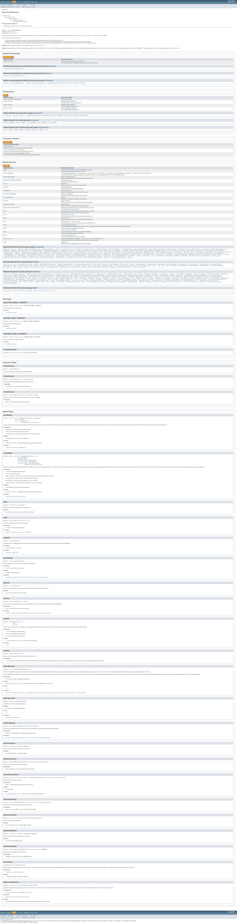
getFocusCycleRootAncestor (201, 275)
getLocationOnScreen (176, 276)
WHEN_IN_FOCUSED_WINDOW (81, 115)
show (181, 282)
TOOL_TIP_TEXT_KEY (18, 115)
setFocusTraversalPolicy (79, 267)
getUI (62, 197)
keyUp (67, 279)
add (5, 264)
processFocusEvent (201, 279)
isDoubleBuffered (210, 252)
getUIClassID (65, 200)
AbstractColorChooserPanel (79, 170)
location (84, 279)
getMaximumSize (209, 250)
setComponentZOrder (52, 267)
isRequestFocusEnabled (80, 253)
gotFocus (99, 278)
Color (14, 149)
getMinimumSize (219, 250)
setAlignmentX (30, 256)
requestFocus (160, 254)
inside (132, 278)
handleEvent (106, 278)
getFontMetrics (108, 250)
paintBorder (107, 253)
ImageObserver (7, 26)
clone (5, 290)
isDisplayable (159, 278)
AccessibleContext (15, 99)
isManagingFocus (8, 253)
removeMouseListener (157, 280)
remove (15, 267)
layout (154, 265)
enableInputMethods (33, 275)
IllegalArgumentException (13, 640)
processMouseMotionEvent (34, 254)
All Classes (33, 5)
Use (18, 2)
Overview (3, 2)
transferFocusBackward (214, 282)
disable (73, 249)
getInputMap (147, 250)
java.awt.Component (10, 17)
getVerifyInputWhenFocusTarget (144, 252)
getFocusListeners (215, 275)
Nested (7, 7)
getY (195, 252)
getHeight (126, 250)
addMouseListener (101, 274)
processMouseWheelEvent (42, 280)
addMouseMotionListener (115, 274)
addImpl (36, 264)
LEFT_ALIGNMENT (31, 122)
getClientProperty (23, 250)
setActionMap (21, 256)
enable (79, 249)
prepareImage (166, 279)
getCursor (179, 275)
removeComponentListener (63, 280)
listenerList (7, 115)
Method (18, 7)
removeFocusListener (78, 280)
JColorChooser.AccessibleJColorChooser (73, 61)
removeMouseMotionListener (173, 280)
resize (43, 282)
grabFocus (201, 252)
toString (194, 282)
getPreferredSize (38, 252)
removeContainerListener (37, 267)
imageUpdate (125, 278)
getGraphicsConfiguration (46, 276)
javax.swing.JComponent (16, 20)
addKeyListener (90, 274)
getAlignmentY (172, 249)
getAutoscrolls (196, 249)
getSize (71, 252)
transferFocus (202, 282)
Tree (21, 2)
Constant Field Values (11, 312)
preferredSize (194, 265)
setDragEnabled (65, 225)
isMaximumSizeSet (9, 279)
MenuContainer (16, 26)
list (158, 265)
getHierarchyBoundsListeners (64, 276)
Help (36, 2)
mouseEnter (113, 279)
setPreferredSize (33, 257)
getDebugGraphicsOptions (83, 250)
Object (34, 288)
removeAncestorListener (94, 254)
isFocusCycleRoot (96, 265)
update (130, 257)
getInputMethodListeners (119, 276)
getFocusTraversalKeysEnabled (13, 276)
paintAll (151, 279)
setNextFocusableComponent (12, 257)
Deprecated (27, 2)
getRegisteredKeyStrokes (52, 252)
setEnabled (131, 256)
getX (191, 252)
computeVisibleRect (48, 249)
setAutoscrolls (50, 256)
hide (119, 278)
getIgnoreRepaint (94, 276)
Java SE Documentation (39, 920)
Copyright (3, 922)
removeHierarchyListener (112, 280)
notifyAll (41, 290)
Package (8, 2)
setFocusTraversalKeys (143, 256)
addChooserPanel (66, 170)
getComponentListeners (152, 275)
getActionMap (153, 249)
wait (46, 290)
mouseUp (134, 279)
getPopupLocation (26, 252)
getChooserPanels (66, 180)
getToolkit (83, 278)
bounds (140, 274)
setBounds (54, 282)
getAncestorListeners (183, 249)
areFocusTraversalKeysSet (100, 264)
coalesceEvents (163, 274)
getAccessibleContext (67, 176)
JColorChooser (8, 146)
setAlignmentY (40, 256)
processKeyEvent (8, 254)
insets (70, 265)
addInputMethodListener (77, 274)
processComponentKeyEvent (202, 253)
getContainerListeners (10, 265)
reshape (219, 254)
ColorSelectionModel (19, 153)
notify (35, 290)
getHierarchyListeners (81, 276)
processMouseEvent (20, 254)
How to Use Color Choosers (85, 35)
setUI (62, 235)
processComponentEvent (187, 279)
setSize (170, 282)
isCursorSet (149, 278)
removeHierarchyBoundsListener (94, 280)
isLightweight (224, 278)
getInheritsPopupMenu (136, 250)
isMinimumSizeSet (20, 279)
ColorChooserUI (8, 197)
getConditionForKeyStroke (67, 250)
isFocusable (175, 278)
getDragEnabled (65, 187)
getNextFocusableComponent (12, 252)
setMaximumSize (205, 256)
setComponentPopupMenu (80, 256)
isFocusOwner (184, 278)
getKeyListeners (148, 276)
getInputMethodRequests (135, 276)
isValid (49, 279)
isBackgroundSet (140, 278)
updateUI (63, 242)
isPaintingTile (67, 253)
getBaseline (205, 249)
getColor (63, 183)
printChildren (179, 253)
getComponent (162, 264)
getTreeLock (91, 278)
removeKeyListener (144, 280)
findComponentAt (141, 264)
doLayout (132, 264)
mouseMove (128, 279)
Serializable (23, 26)
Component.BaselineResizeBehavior (36, 83)
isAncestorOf (85, 265)
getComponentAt (171, 264)
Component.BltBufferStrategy (56, 83)
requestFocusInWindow (180, 254)
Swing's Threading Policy (38, 45)
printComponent (189, 253)
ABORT (5, 129)
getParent (28, 278)
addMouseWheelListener (130, 274)
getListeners (191, 250)
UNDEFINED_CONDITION (34, 115)
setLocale (141, 282)
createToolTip (65, 249)
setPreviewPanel (66, 228)
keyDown (62, 279)
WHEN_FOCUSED (68, 115)
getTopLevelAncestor (115, 252)
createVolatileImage (199, 274)
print (157, 253)
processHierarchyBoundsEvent (216, 279)
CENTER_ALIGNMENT (20, 122)
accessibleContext (66, 99)
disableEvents (224, 274)
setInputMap (184, 256)
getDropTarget (187, 275)
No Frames (24, 5)
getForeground (33, 276)
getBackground (122, 275)
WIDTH (46, 129)
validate (134, 267)
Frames (19, 5)
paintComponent (126, 253)
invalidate (77, 265)
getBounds (14, 250)
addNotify (20, 249)
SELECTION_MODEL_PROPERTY (69, 108)
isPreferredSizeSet (33, 279)
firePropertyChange (88, 249)
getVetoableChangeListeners (163, 252)
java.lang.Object (6, 15)
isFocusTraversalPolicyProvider (123, 265)
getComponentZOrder (215, 264)
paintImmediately (137, 253)
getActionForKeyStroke (141, 249)
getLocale (158, 276)
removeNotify (106, 254)
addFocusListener (31, 274)
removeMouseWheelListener (190, 280)
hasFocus (113, 278)
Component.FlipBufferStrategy (76, 83)
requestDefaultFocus (148, 254)
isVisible (56, 279)
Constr (14, 7)
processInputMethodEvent (26, 280)
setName (164, 282)
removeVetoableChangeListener (120, 254)
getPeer (34, 278)
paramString (64, 204)
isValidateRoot (93, 253)
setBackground (60, 256)
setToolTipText (60, 257)
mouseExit (121, 279)
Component (48, 80)
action (6, 274)
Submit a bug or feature (7, 919)
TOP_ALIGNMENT (52, 122)
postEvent (158, 279)
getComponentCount (193, 264)
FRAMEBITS (21, 129)
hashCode (29, 290)
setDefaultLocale (109, 256)
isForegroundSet (214, 278)
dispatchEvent (8, 275)
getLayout (53, 265)
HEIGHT (28, 129)
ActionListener (118, 173)
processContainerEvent (217, 265)
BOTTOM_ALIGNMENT (9, 122)
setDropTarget (93, 282)
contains (57, 249)
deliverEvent (124, 264)
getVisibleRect (178, 252)
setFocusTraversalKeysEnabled (116, 282)
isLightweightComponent (224, 252)
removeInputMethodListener (130, 280)
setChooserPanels (66, 211)
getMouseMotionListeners (203, 276)
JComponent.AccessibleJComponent (14, 68)
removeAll (26, 267)
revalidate (226, 254)
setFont (153, 256)
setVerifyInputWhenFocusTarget (92, 257)
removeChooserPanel (67, 207)
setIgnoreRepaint (132, 282)
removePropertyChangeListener (208, 280)
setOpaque (24, 257)
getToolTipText (92, 252)
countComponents (114, 264)
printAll (162, 253)
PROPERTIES (34, 129)
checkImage (147, 274)
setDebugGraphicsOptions (95, 256)
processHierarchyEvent (10, 280)
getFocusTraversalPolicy (41, 265)
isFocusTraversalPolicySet (143, 265)
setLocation (149, 282)
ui (25, 115)
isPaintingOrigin (57, 253)
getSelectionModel (66, 194)
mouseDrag (106, 279)
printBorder (169, 253)
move (139, 279)
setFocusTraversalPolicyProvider (98, 267)
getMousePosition (62, 265)
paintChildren (116, 253)
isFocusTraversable (195, 278)
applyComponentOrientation (83, 264)
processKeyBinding (217, 253)
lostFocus (91, 279)
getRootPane (64, 252)
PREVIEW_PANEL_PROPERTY (68, 104)
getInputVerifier (166, 250)
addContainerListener (26, 264)
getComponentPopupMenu (51, 250)
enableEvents (22, 275)
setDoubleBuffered (121, 256)
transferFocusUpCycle (10, 283)
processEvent (7, 267)
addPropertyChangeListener (48, 264)
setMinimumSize (215, 256)
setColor (63, 214)
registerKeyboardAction (63, 254)
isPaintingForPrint (44, 253)
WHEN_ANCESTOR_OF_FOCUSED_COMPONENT (52, 115)
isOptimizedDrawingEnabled (29, 253)
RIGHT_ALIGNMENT (42, 122)
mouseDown (99, 279)
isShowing (43, 279)
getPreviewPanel (66, 190)
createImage (179, 274)
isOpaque (17, 253)
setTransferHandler (72, 257)
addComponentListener (18, 274)
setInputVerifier (194, 256)
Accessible (29, 26)
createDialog (65, 173)
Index (32, 2)
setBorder (69, 256)
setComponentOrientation (72, 282)
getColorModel (139, 275)
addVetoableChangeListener (32, 249)
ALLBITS (10, 129)
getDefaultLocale (97, 250)
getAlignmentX (162, 249)
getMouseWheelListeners (11, 278)
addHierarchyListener (62, 274)
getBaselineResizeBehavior (218, 249)
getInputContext (106, 276)
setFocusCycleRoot (64, 267)
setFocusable (102, 282)
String (10, 101)
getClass (22, 290)
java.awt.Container (12, 18)
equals (10, 290)
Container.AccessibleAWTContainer (14, 75)
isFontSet (205, 278)
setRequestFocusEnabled (47, 257)
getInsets (176, 250)
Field (11, 7)
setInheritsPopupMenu (172, 256)
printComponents (204, 265)
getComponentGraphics (36, 250)
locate (167, 265)
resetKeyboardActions (209, 254)
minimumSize (173, 265)
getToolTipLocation (81, 252)
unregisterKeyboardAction (119, 257)
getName (21, 278)
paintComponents (183, 265)
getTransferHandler (128, 252)
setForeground (161, 256)
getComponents (204, 264)
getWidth (186, 252)
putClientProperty (48, 254)
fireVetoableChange (127, 249)
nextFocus (145, 279)
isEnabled (167, 278)
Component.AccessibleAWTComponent (14, 83)
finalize (16, 290)
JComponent (11, 31)
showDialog (64, 238)
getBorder (7, 250)
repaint (133, 254)
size (189, 282)
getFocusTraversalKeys (25, 265)
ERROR (15, 129)
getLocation (199, 250)
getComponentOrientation (167, 275)
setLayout (112, 267)
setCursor (84, 282)
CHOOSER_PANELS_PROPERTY (68, 101)
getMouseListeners (189, 276)
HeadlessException (33, 422)
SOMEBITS (41, 129)
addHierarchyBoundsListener (46, 274)
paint (100, 253)
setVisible (107, 257)
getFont (25, 276)
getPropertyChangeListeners (46, 278)
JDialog (10, 173)
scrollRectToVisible (10, 256)
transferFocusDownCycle (123, 267)
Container (48, 73)
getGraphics (118, 250)
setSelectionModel (66, 231)
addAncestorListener (10, 249)
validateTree (142, 267)
